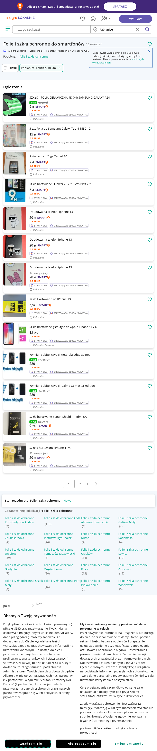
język (39, 603)
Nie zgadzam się (81, 743)
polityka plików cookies (95, 728)
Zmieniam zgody (129, 743)
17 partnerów (13, 680)
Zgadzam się (31, 743)
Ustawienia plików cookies (126, 712)
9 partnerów (24, 684)
